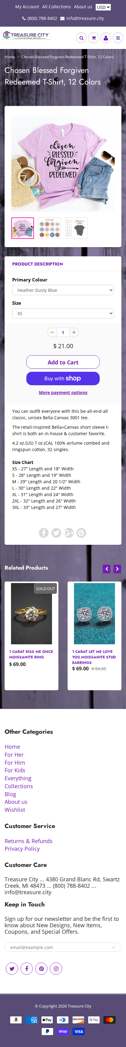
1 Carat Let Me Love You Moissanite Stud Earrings (94, 657)
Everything (18, 778)
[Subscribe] (114, 947)
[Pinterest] (41, 968)
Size (16, 303)
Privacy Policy (22, 848)
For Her (14, 754)
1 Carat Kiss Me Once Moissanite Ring (31, 654)
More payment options (63, 392)
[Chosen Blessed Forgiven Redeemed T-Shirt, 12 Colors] (63, 163)
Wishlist (15, 809)
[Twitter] (12, 968)
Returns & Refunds (29, 841)
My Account (27, 6)
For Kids (15, 770)
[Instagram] (56, 968)
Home (10, 56)
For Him (15, 762)
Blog (10, 794)
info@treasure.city (85, 18)
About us (83, 6)
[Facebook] (26, 968)
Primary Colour (29, 280)
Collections (19, 786)
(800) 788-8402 (42, 18)
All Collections (56, 6)
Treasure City (79, 1006)
